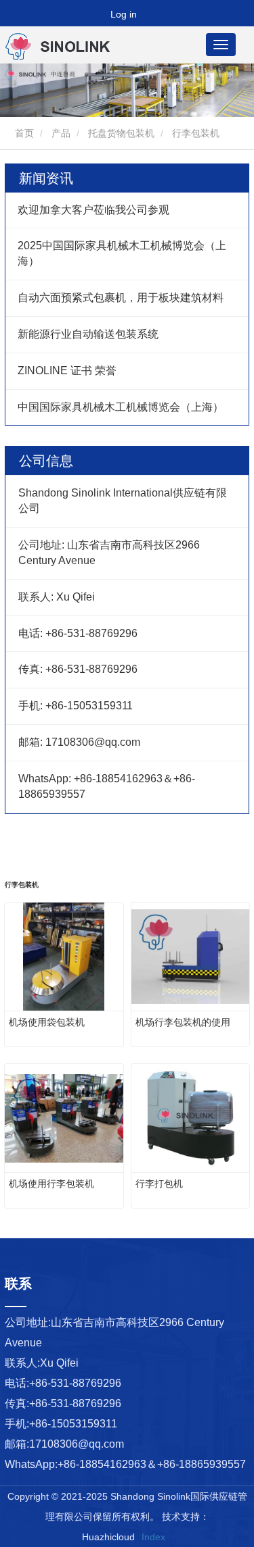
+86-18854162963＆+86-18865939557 (152, 1464)
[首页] (73, 46)
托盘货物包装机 (121, 133)
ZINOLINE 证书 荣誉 (67, 370)
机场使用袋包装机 (47, 1022)
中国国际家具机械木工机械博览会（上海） (121, 407)
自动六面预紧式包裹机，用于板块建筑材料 (121, 297)
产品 (60, 133)
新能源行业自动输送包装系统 (88, 334)
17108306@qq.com (76, 1444)
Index (153, 1536)
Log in (123, 14)
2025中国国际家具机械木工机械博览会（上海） (122, 253)
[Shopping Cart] (92, 14)
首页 (23, 133)
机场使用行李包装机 (51, 1183)
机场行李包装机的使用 (182, 1022)
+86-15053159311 (73, 1423)
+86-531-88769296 (75, 1383)
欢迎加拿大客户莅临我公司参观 (93, 209)
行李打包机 (159, 1183)
